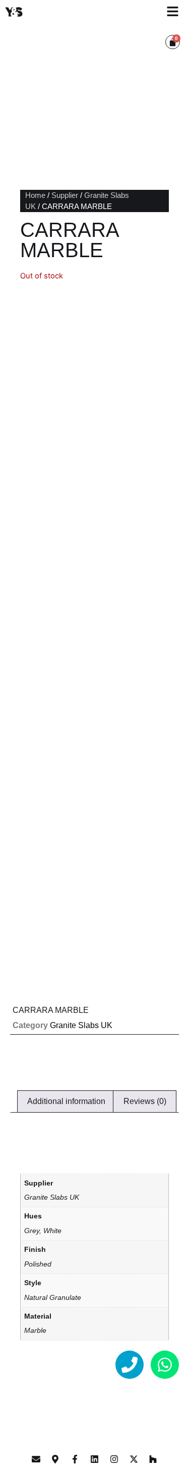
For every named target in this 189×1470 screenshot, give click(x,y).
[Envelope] (36, 1459)
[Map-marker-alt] (55, 1459)
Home (35, 195)
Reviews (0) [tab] (144, 1101)
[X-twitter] (134, 1459)
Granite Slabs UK (81, 1025)
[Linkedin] (95, 1459)
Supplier (64, 195)
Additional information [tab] (66, 1101)
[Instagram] (114, 1459)
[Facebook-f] (75, 1459)
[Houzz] (153, 1459)
